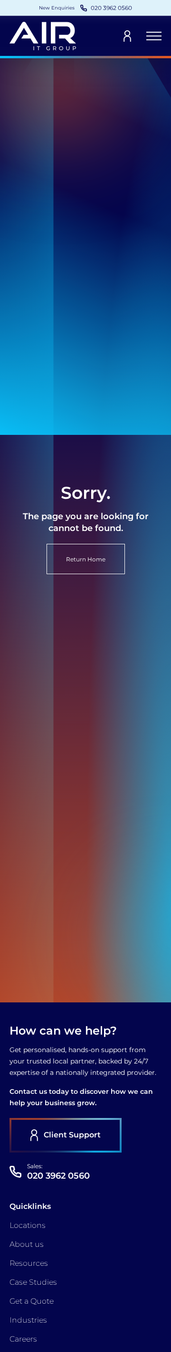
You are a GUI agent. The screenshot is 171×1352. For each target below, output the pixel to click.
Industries (28, 1320)
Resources (29, 1263)
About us (27, 1244)
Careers (23, 1338)
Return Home (85, 559)
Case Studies (33, 1282)
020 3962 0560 (58, 1176)
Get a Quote (32, 1301)
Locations (28, 1225)
